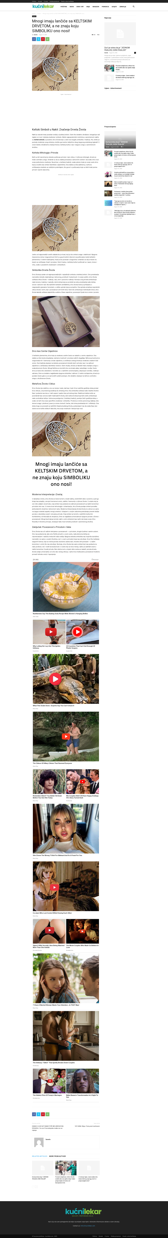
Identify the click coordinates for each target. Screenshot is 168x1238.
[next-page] (36, 1186)
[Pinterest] (43, 39)
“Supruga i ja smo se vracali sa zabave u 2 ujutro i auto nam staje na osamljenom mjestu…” (124, 202)
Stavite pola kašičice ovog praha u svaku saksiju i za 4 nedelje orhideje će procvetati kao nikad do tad (124, 174)
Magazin (96, 7)
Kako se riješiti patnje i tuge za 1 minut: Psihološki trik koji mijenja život (123, 183)
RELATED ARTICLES (39, 1156)
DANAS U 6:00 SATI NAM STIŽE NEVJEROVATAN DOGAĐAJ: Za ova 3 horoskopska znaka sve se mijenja (47, 1128)
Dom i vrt (80, 7)
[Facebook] (34, 39)
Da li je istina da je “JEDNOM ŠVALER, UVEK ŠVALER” (117, 49)
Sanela (35, 34)
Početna (34, 1)
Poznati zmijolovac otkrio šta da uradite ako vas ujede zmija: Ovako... (125, 67)
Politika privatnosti (54, 1)
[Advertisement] (66, 109)
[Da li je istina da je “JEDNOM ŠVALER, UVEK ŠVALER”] (42, 1168)
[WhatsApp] (47, 39)
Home (33, 13)
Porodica (105, 7)
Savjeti (114, 7)
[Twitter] (38, 39)
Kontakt (40, 1)
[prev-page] (33, 1186)
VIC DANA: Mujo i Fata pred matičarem (87, 1126)
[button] (133, 7)
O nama (46, 1)
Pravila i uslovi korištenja (67, 1)
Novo (72, 7)
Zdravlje (123, 7)
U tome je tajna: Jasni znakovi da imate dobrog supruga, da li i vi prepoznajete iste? (88, 1179)
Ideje (88, 7)
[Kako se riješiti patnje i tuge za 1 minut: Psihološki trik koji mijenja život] (108, 184)
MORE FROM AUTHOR (57, 1156)
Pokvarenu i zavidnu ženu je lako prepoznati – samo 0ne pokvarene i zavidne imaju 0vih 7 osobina (124, 193)
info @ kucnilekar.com (88, 1226)
